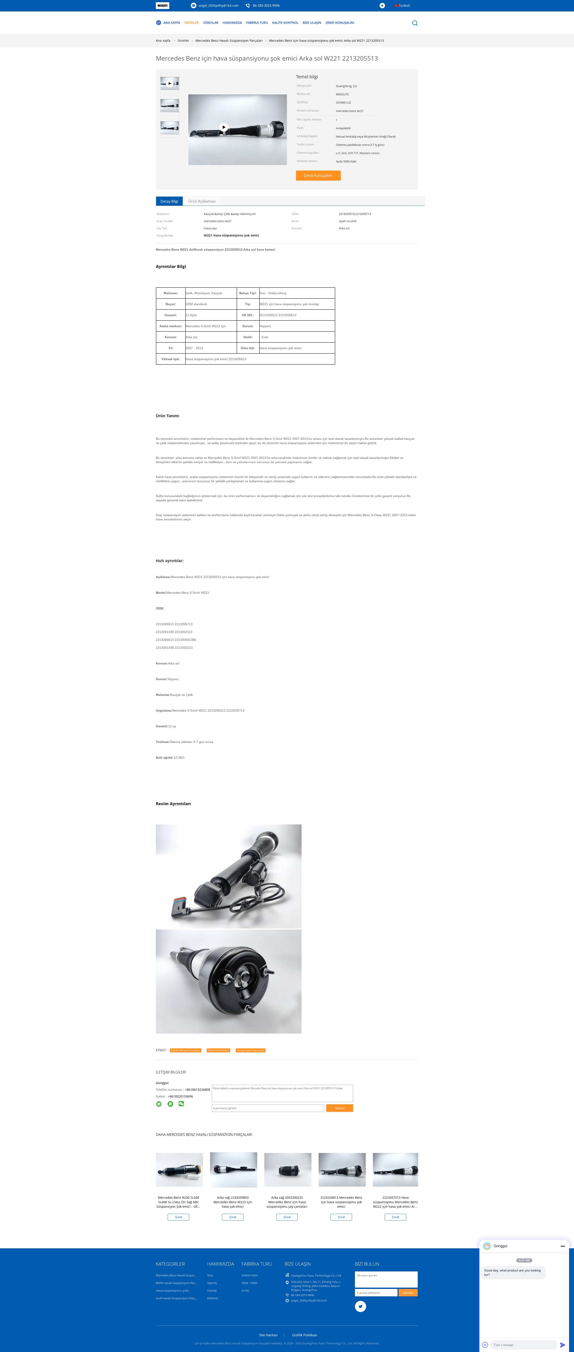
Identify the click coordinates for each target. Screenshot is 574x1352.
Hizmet (212, 1290)
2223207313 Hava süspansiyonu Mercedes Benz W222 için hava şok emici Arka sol (395, 1204)
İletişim (340, 1108)
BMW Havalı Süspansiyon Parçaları (179, 1283)
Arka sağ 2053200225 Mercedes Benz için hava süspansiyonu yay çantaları (287, 1202)
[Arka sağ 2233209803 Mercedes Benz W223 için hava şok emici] (233, 1169)
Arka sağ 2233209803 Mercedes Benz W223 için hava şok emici (232, 1202)
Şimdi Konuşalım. (340, 22)
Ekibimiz (212, 1298)
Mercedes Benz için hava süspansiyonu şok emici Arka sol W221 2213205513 (326, 40)
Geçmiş (212, 1283)
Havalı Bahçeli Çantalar (185, 1050)
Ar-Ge (245, 1290)
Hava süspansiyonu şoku (172, 1290)
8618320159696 (181, 1096)
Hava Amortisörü (218, 1050)
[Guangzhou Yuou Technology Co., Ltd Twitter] (383, 5)
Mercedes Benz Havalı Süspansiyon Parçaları (185, 1275)
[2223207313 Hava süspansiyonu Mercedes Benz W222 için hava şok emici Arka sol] (396, 1169)
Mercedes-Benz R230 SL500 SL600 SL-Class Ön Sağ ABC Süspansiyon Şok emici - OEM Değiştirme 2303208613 (179, 1204)
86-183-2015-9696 (266, 5)
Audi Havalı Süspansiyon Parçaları (178, 1298)
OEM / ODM (249, 1283)
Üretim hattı (249, 1275)
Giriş (210, 1275)
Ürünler (191, 22)
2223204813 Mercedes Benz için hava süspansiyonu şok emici (341, 1202)
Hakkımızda (232, 22)
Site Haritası (268, 1335)
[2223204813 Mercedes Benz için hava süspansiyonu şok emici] (342, 1169)
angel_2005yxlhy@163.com (219, 5)
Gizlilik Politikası (304, 1335)
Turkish (404, 5)
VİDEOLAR (210, 22)
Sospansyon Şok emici (250, 1050)
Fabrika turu (257, 22)
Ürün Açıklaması (202, 201)
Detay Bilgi (169, 201)
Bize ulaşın (312, 22)
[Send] (562, 1345)
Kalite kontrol (285, 22)
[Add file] (485, 1345)
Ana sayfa (171, 22)
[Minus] (562, 1246)
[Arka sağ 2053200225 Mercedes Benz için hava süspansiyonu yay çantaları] (287, 1169)
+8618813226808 (197, 1089)
